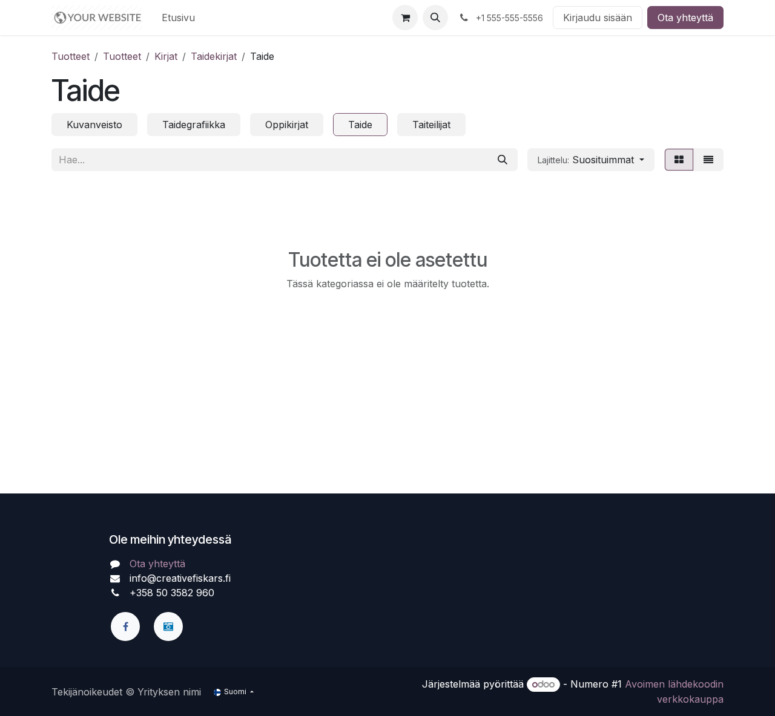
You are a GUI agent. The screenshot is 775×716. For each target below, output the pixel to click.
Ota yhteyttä (685, 17)
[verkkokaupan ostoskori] (405, 17)
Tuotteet (70, 56)
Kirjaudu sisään (597, 17)
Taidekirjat (214, 56)
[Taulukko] (679, 159)
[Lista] (708, 159)
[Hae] (502, 159)
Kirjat (165, 56)
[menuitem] (178, 17)
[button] (435, 17)
